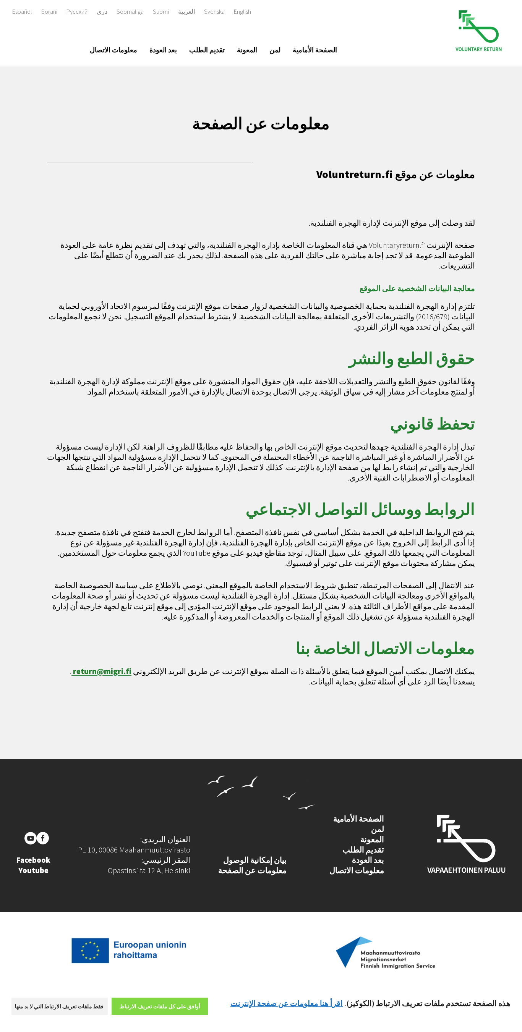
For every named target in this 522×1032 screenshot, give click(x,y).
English (242, 11)
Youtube (33, 870)
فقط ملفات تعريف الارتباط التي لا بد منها (59, 1006)
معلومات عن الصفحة (252, 870)
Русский (77, 11)
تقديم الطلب (207, 50)
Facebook (33, 860)
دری (102, 11)
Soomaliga (130, 11)
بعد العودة (163, 50)
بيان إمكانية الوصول (255, 860)
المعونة (247, 50)
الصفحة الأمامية (315, 50)
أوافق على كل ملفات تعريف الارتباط (160, 1006)
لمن (274, 50)
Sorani (49, 11)
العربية (186, 11)
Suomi (161, 11)
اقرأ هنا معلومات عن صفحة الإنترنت (286, 1003)
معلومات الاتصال (113, 50)
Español (22, 11)
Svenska (214, 11)
